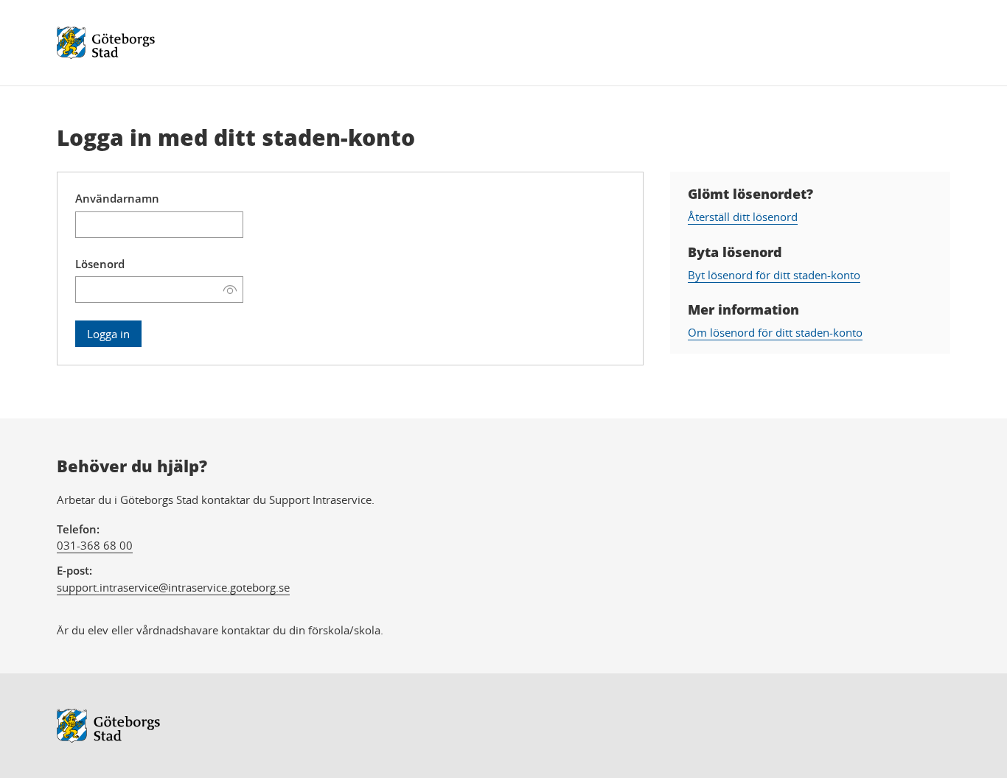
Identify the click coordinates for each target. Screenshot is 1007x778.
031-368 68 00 (95, 545)
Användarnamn (117, 198)
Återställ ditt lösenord (743, 216)
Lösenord (100, 263)
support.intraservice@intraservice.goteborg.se (173, 587)
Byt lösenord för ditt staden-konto (774, 274)
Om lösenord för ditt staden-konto (775, 332)
